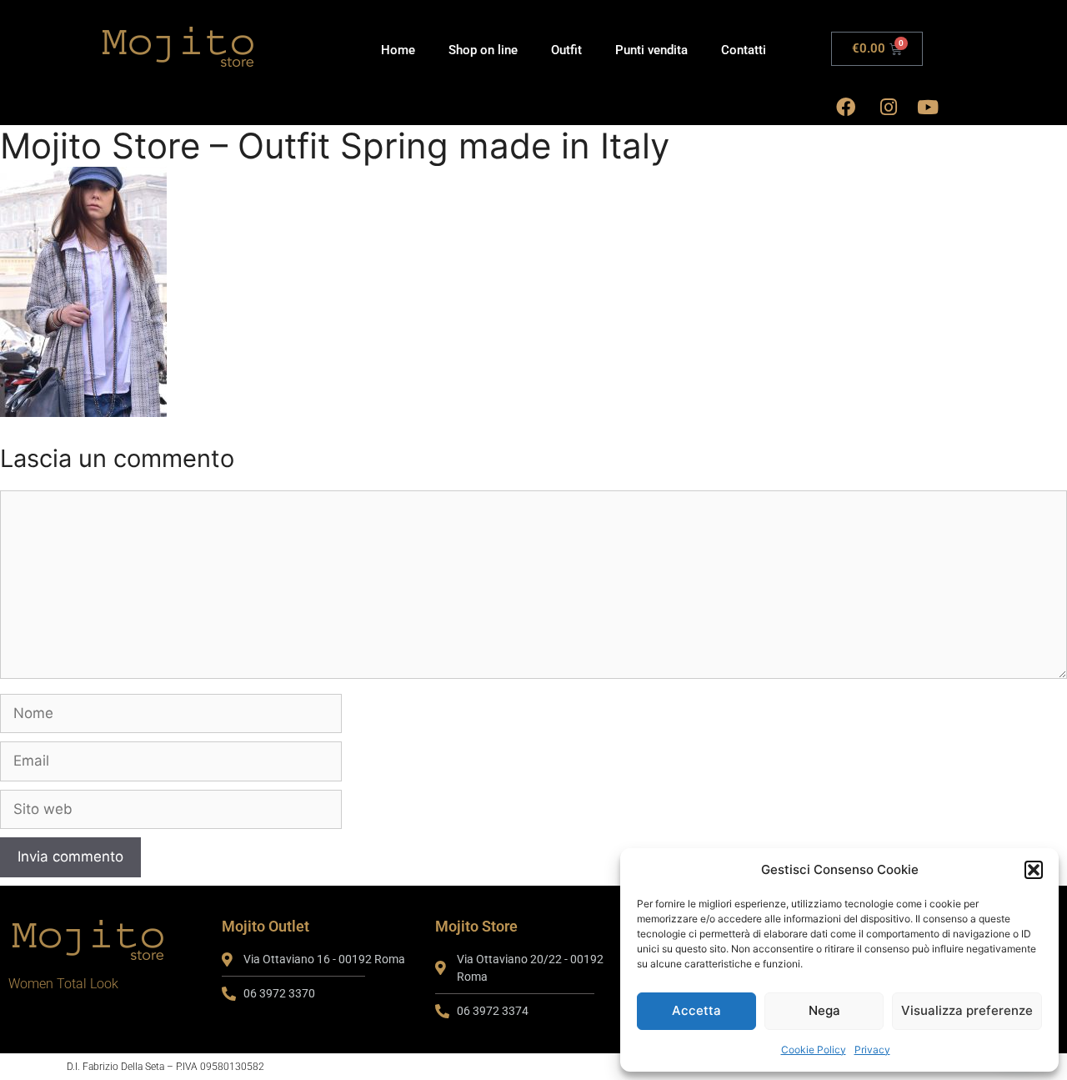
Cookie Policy (813, 1049)
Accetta (696, 1010)
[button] (1033, 869)
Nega (824, 1010)
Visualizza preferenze (967, 1010)
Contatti (743, 50)
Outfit (566, 50)
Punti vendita (651, 50)
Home (398, 50)
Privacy (872, 1049)
